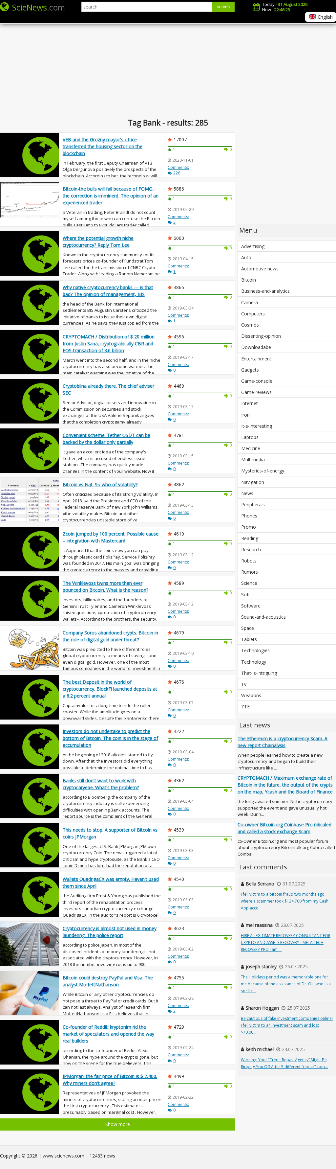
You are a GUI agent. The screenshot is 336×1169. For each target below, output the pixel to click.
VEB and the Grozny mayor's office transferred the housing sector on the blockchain (102, 146)
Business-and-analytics (265, 291)
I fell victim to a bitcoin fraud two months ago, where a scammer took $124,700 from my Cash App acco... (284, 901)
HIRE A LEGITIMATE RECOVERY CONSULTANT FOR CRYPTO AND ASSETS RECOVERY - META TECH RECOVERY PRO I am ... (285, 942)
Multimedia (253, 459)
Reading (249, 538)
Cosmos (250, 325)
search (223, 6)
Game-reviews (256, 392)
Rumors (249, 572)
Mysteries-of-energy (262, 471)
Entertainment (256, 358)
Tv (243, 684)
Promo (248, 527)
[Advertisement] (168, 66)
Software (251, 606)
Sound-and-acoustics (263, 617)
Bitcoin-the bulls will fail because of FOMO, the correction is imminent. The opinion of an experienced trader (110, 196)
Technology (253, 662)
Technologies (255, 650)
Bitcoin (248, 280)
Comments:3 (178, 219)
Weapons (251, 695)
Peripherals (253, 504)
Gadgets (250, 370)
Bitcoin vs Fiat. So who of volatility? (100, 484)
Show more (117, 1124)
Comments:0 (178, 564)
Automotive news (260, 268)
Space (247, 628)
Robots (249, 561)
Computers (253, 313)
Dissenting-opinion (261, 336)
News (247, 493)
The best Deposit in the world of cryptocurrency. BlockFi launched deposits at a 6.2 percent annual (110, 689)
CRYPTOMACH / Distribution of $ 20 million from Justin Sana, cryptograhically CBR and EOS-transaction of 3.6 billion (109, 343)
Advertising (252, 246)
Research (251, 549)
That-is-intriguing (259, 673)
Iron (245, 415)
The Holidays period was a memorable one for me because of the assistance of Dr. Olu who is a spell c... (286, 984)
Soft (245, 594)
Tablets (249, 639)
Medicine (250, 448)
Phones (249, 516)
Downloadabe (256, 347)
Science (249, 583)
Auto (246, 257)
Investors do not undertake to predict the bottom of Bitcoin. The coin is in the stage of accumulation (110, 738)
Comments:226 (178, 170)
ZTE (245, 706)
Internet (249, 403)
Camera (249, 302)
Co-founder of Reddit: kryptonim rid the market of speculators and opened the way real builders (108, 1034)
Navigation (252, 482)
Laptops (250, 437)
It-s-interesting (256, 426)
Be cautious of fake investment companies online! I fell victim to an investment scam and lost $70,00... (287, 1025)
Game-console (256, 381)
